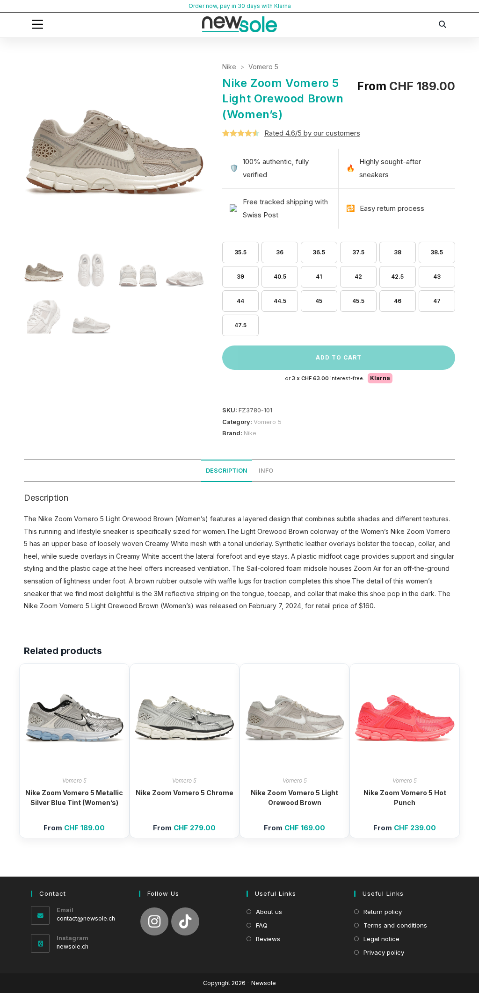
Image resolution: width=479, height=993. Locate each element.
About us (269, 911)
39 (240, 276)
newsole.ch (72, 946)
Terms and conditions (395, 925)
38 (397, 252)
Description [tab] (226, 470)
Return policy (382, 911)
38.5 (436, 252)
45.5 (358, 300)
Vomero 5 (263, 67)
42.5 (397, 276)
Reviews (268, 939)
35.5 (240, 252)
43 (437, 276)
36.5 (318, 252)
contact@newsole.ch (86, 918)
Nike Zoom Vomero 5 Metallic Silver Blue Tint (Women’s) (74, 797)
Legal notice (381, 939)
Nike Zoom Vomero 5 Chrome (184, 793)
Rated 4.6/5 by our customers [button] (312, 133)
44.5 (280, 300)
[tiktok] (185, 921)
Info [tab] (266, 470)
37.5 (358, 252)
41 (319, 276)
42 (358, 276)
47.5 (240, 325)
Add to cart (339, 357)
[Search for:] (443, 24)
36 (279, 252)
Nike (229, 67)
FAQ (262, 925)
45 (318, 300)
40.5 (280, 276)
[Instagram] (154, 921)
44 (240, 300)
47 (437, 300)
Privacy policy (383, 952)
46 (397, 300)
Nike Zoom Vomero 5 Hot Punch (404, 797)
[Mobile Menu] (37, 24)
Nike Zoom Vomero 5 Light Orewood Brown (294, 797)
